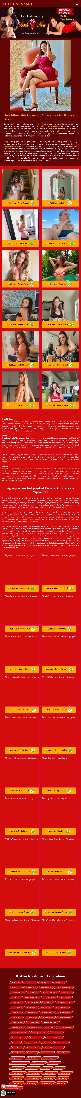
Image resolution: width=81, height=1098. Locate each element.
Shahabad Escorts (46, 1053)
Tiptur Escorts (62, 1078)
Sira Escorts (46, 1068)
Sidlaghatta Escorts (38, 1063)
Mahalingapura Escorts (65, 1002)
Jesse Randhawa (24, 952)
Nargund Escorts (17, 1023)
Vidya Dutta (23, 284)
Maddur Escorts (65, 997)
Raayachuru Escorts (65, 1028)
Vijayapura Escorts (46, 1083)
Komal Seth (23, 243)
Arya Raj (62, 284)
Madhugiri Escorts (17, 1002)
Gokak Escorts (33, 992)
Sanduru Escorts (17, 1048)
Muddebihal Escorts (64, 1012)
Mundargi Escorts (48, 1017)
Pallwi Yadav (23, 405)
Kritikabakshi (17, 4)
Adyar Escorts (16, 982)
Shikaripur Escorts (33, 1058)
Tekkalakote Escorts (32, 1078)
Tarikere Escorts (16, 1078)
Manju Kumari (63, 405)
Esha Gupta (24, 790)
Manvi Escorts (16, 1012)
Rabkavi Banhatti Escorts (19, 1033)
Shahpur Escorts (62, 1053)
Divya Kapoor (23, 203)
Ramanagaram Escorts (38, 1033)
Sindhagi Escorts (17, 1068)
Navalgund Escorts (32, 1023)
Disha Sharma (62, 243)
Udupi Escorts (31, 1083)
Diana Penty (61, 628)
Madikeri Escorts (33, 1002)
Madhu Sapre (24, 750)
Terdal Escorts (48, 1078)
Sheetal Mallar (61, 750)
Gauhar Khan (24, 669)
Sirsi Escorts (58, 1068)
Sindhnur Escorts (32, 1068)
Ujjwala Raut (24, 588)
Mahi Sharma (23, 365)
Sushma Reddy (61, 912)
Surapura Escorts (50, 1073)
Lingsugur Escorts (49, 997)
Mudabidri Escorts (31, 1012)
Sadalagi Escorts (29, 1043)
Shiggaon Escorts (17, 1058)
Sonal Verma (62, 324)
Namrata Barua (24, 709)
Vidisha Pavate (24, 871)
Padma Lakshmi (61, 588)
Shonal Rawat (61, 871)
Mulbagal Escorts (32, 1017)
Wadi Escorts (61, 1083)
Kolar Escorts (16, 997)
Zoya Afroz (60, 790)
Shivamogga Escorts (50, 1058)
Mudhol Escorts (16, 1017)
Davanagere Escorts (18, 992)
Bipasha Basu (24, 628)
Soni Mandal (62, 365)
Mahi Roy (63, 203)
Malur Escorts (31, 1007)
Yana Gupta (24, 912)
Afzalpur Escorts (30, 982)
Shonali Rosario (61, 669)
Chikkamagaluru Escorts (64, 987)
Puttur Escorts (49, 1028)
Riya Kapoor (23, 324)
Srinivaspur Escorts (33, 1073)
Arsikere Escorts (45, 982)
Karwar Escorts (66, 992)
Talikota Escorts (65, 1073)
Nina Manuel (61, 952)
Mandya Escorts (45, 1007)
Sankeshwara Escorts (33, 1048)
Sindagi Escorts (53, 1063)
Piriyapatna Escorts (33, 1028)
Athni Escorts (60, 982)
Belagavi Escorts (30, 987)
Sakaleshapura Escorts (60, 1043)
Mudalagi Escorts (47, 1012)
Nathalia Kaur (24, 831)
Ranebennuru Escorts (18, 1038)
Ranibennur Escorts (36, 1038)
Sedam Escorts (31, 1053)
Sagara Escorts (44, 1043)
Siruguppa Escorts (17, 1073)
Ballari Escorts (16, 987)
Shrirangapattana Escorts (19, 1063)
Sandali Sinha (61, 709)
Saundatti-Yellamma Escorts (53, 1048)
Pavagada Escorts (17, 1028)
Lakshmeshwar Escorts (32, 997)
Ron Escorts (15, 1043)
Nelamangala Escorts (50, 1023)
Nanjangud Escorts (64, 1017)
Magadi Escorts (48, 1002)
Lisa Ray (60, 831)
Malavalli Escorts (17, 1007)
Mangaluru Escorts (61, 1007)
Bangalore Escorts (46, 987)
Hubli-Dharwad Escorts (50, 992)
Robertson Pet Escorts (54, 1038)
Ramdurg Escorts (56, 1033)
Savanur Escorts (16, 1053)
